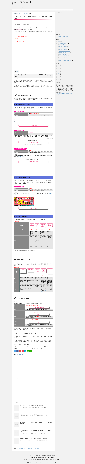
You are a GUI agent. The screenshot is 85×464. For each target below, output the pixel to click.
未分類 (59, 41)
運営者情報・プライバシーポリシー (52, 455)
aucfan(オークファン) (39, 322)
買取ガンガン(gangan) (43, 225)
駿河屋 (32, 224)
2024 (58, 65)
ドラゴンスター (50, 271)
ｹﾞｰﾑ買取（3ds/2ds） (63, 46)
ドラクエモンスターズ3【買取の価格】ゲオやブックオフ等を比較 (29, 447)
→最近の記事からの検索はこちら (62, 36)
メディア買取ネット (37, 225)
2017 (58, 76)
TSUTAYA (30, 270)
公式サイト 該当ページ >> (33, 142)
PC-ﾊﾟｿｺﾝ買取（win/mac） (64, 44)
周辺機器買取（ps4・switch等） (65, 58)
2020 (58, 71)
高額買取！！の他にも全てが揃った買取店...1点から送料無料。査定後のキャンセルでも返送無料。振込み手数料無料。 (33, 119)
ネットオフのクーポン (63, 55)
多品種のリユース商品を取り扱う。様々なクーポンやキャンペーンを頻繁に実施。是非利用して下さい (33, 194)
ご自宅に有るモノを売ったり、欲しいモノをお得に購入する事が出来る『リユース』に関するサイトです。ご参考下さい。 (42, 459)
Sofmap (23, 271)
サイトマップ (29, 455)
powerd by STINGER (55, 462)
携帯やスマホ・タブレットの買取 (65, 60)
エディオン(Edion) (37, 270)
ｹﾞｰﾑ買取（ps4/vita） (19, 354)
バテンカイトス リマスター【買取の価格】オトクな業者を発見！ (29, 448)
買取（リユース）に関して (62, 43)
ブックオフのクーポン (63, 57)
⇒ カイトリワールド (33, 125)
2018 (58, 74)
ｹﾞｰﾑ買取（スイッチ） (63, 49)
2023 (58, 66)
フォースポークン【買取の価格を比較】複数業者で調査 (31, 405)
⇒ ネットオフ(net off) (33, 208)
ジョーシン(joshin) (44, 270)
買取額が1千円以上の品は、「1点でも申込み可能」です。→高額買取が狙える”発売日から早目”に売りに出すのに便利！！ (33, 156)
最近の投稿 (44, 455)
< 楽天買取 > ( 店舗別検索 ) (39, 307)
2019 (58, 73)
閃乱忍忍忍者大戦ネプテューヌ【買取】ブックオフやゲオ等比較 (33, 438)
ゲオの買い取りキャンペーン (64, 52)
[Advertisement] (33, 58)
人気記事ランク (38, 455)
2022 (58, 68)
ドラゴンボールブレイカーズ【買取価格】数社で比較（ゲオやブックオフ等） (36, 414)
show (17, 71)
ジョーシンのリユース (63, 54)
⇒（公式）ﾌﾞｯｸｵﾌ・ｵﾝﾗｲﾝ (33, 161)
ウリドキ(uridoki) (50, 225)
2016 (58, 77)
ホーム (33, 455)
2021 (58, 70)
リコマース (39, 314)
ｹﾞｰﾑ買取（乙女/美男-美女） (64, 51)
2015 (58, 79)
